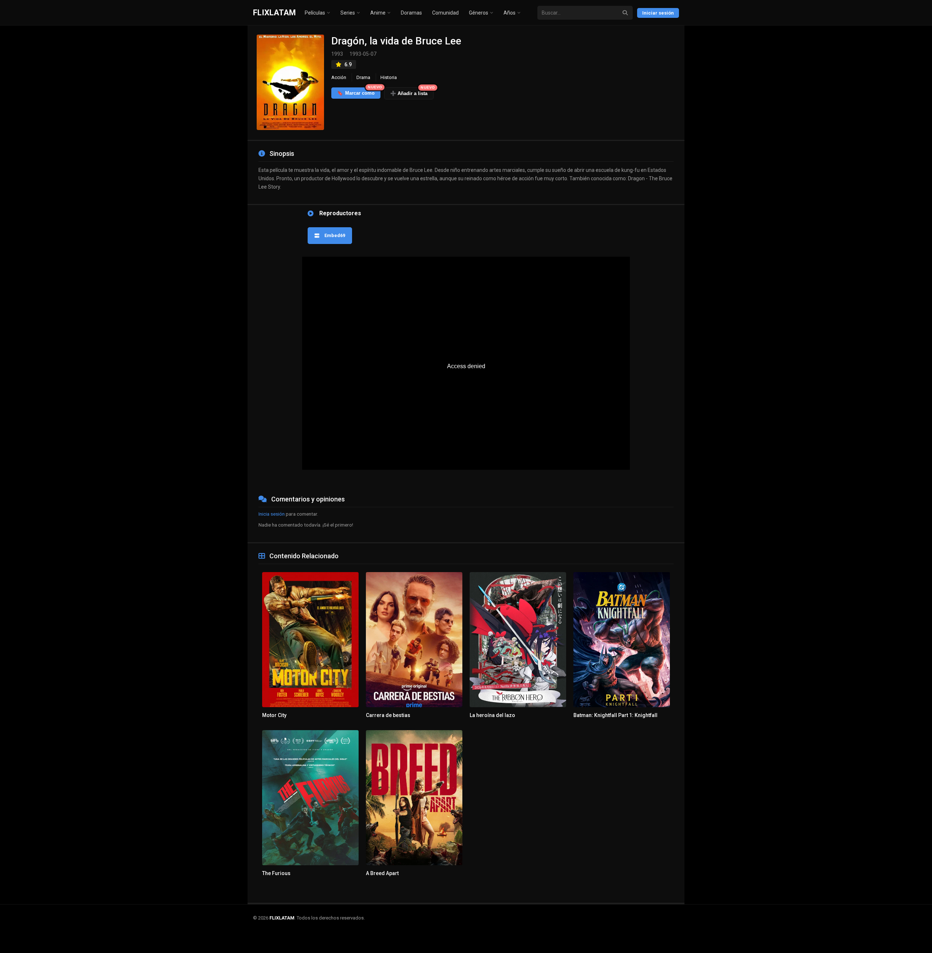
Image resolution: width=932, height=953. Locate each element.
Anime (378, 13)
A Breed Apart (382, 873)
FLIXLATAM (274, 12)
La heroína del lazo (492, 715)
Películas (315, 13)
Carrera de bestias (388, 715)
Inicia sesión (271, 514)
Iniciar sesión (658, 13)
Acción (338, 77)
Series (347, 13)
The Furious (276, 873)
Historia (388, 77)
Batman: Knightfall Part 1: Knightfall (615, 715)
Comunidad (445, 13)
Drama (363, 77)
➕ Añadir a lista (412, 91)
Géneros (478, 13)
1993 (337, 54)
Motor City (274, 715)
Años (509, 13)
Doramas (411, 13)
